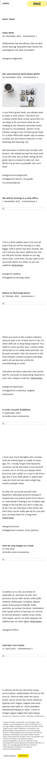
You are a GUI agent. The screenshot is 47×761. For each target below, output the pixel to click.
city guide (28, 179)
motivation (7, 394)
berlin (19, 179)
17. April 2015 (9, 649)
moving (20, 278)
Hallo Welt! (8, 33)
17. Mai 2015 (8, 549)
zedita (5, 3)
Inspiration (17, 387)
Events (15, 527)
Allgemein (17, 59)
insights (30, 391)
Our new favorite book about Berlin (21, 74)
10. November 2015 (11, 77)
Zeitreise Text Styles (13, 645)
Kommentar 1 (30, 36)
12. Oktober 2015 (10, 296)
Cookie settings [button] (9, 756)
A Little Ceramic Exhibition (16, 410)
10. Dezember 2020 (11, 36)
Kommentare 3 (30, 77)
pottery (35, 530)
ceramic (20, 530)
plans (27, 278)
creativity (21, 391)
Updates (16, 274)
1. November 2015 (11, 201)
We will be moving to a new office (20, 198)
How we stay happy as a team (18, 546)
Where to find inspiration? (16, 293)
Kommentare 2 (29, 201)
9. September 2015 (11, 413)
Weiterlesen (17, 265)
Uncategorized (19, 175)
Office (15, 630)
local (27, 530)
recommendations (11, 183)
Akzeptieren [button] (23, 755)
